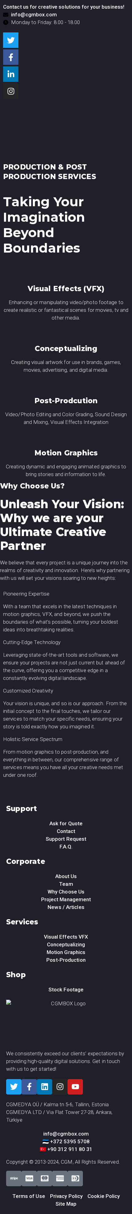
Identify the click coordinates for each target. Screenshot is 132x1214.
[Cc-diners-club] (75, 1178)
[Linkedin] (44, 1087)
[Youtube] (75, 1087)
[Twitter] (10, 40)
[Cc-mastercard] (44, 1178)
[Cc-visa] (29, 1178)
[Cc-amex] (60, 1178)
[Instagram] (10, 91)
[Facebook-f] (10, 57)
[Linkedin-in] (10, 74)
